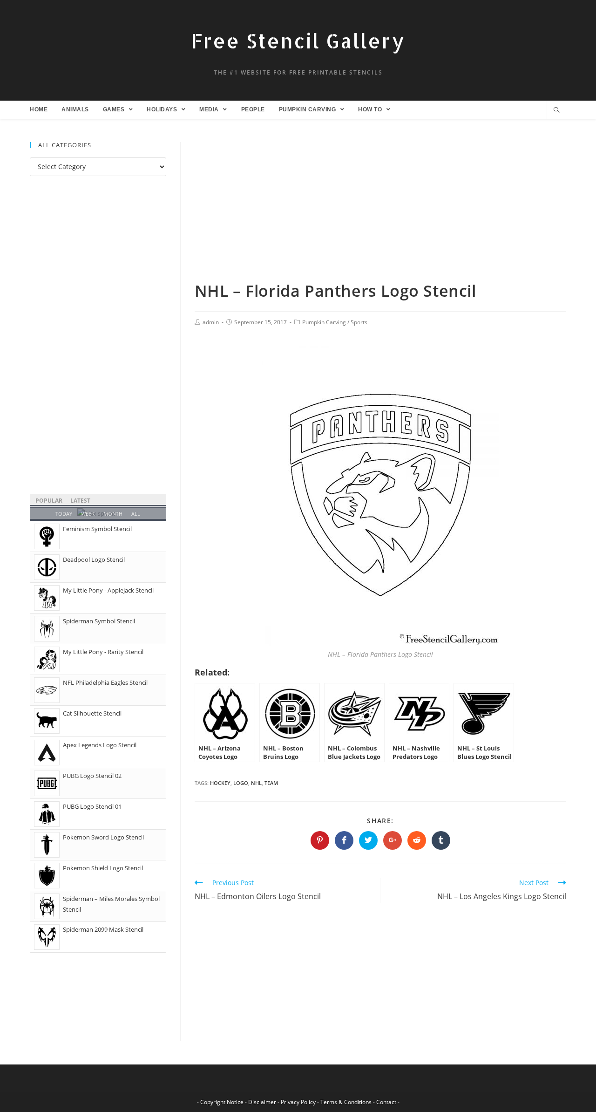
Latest (80, 501)
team (271, 782)
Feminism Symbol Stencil (97, 529)
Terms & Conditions (346, 1102)
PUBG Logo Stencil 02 (92, 775)
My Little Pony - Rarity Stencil (103, 652)
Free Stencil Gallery (298, 40)
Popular (48, 501)
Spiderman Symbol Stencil (99, 621)
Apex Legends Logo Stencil (99, 745)
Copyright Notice (222, 1102)
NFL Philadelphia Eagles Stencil (105, 682)
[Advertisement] (380, 211)
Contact (386, 1102)
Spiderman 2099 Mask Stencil (103, 929)
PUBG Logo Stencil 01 (92, 806)
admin (211, 322)
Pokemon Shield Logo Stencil (103, 868)
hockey (220, 782)
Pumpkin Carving (324, 322)
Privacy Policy (298, 1102)
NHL (256, 782)
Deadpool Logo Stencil (94, 559)
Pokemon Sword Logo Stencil (103, 837)
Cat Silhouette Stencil (92, 713)
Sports (359, 322)
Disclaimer (262, 1102)
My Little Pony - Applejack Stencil (108, 590)
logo (240, 782)
